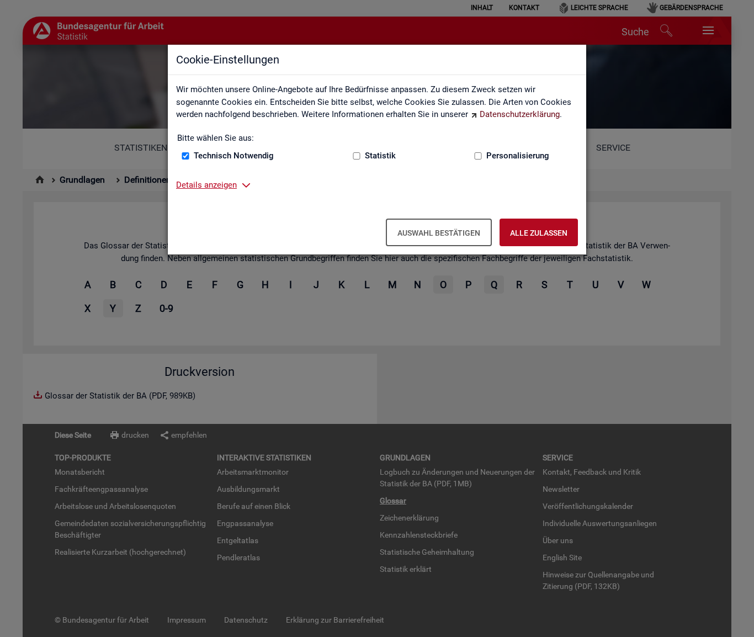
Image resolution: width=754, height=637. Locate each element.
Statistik (380, 156)
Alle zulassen (538, 233)
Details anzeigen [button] (206, 185)
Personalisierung (517, 156)
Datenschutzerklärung (520, 114)
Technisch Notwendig (234, 156)
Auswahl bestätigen (438, 233)
